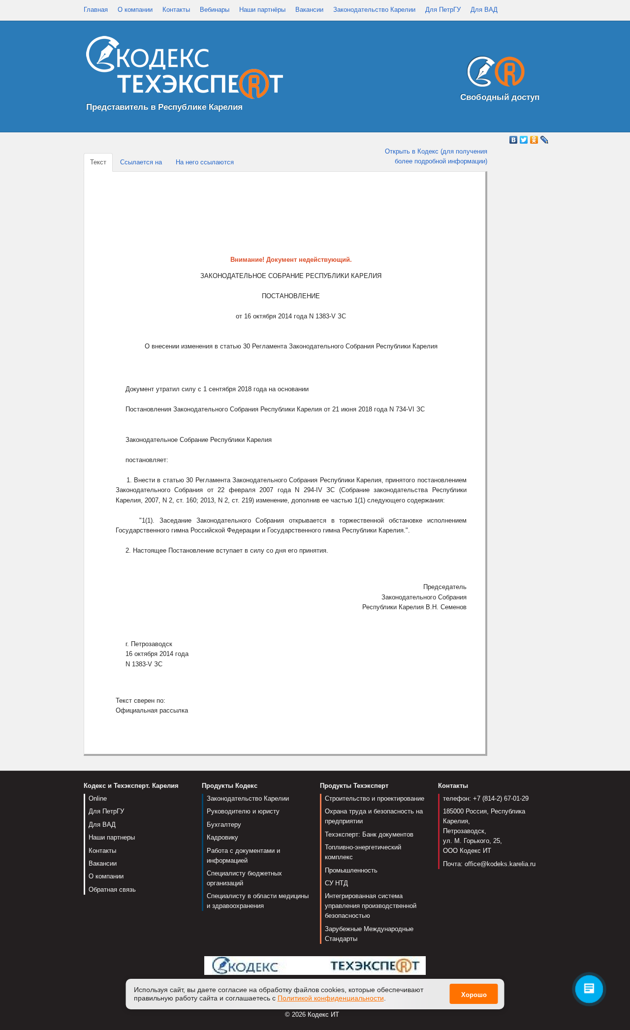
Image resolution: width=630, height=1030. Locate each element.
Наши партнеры (112, 837)
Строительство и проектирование (374, 798)
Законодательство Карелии (374, 9)
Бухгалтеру (224, 824)
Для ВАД (484, 9)
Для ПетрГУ (443, 9)
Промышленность (351, 870)
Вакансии (309, 9)
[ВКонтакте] (513, 139)
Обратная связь (112, 889)
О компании (135, 9)
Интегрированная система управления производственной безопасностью (370, 905)
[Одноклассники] (534, 139)
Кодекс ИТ (323, 1014)
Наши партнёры (262, 9)
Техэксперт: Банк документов (369, 834)
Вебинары (214, 9)
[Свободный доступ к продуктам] (493, 73)
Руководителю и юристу (243, 811)
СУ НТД (336, 883)
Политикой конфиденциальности (331, 998)
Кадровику (222, 837)
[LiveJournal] (544, 139)
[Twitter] (524, 139)
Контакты (176, 9)
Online (98, 798)
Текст (98, 162)
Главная (96, 9)
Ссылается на (141, 162)
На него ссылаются (205, 162)
